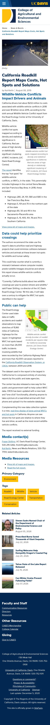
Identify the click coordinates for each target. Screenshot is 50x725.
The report (7, 170)
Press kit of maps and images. (21, 464)
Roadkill (8, 491)
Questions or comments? (24, 679)
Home (4, 28)
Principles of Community (24, 686)
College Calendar (10, 629)
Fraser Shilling (8, 441)
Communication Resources (14, 608)
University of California (19, 689)
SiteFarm (38, 708)
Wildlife (20, 491)
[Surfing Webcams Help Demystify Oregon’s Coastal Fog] (7, 554)
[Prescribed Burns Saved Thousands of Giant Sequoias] (7, 541)
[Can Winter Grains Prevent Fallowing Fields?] (7, 582)
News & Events (17, 28)
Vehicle (33, 491)
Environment (10, 479)
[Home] (9, 15)
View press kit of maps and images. (18, 226)
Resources (7, 614)
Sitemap (36, 689)
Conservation (10, 504)
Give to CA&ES (9, 639)
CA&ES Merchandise (11, 625)
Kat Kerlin (6, 448)
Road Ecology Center (14, 497)
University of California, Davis (19, 670)
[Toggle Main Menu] (4, 3)
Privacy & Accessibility (24, 682)
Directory (6, 611)
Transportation (36, 497)
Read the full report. (16, 467)
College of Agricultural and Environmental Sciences (29, 16)
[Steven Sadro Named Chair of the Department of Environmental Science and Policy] (7, 524)
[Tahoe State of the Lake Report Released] (7, 568)
